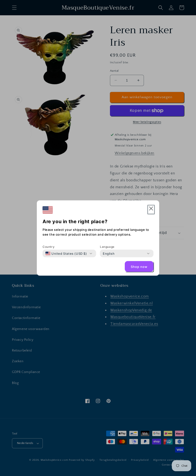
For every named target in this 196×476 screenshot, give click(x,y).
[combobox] (66, 253)
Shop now (139, 266)
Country (48, 247)
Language (107, 247)
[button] (151, 209)
